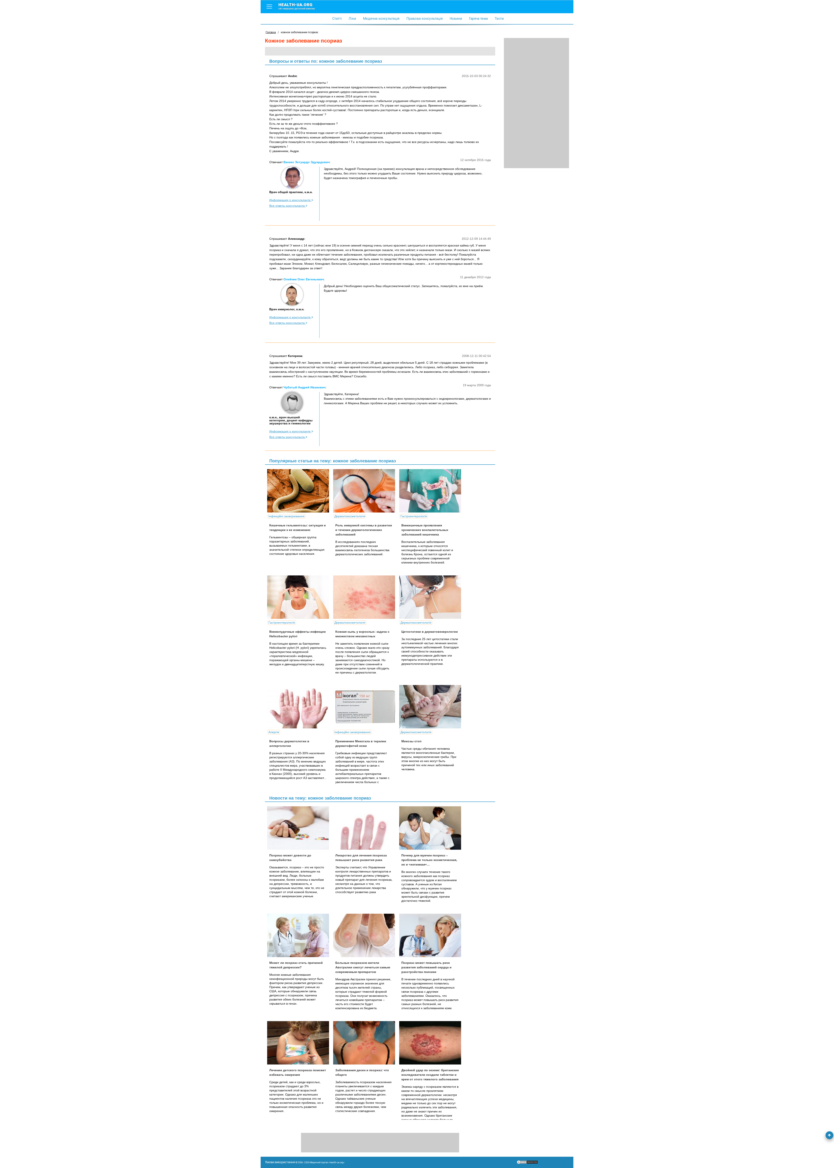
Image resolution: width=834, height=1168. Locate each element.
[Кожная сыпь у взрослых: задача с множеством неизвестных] (365, 597)
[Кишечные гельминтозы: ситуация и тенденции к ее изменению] (299, 491)
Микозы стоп (411, 741)
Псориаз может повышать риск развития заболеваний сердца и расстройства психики (426, 967)
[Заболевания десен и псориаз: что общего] (365, 1043)
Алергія (273, 732)
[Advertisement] (536, 103)
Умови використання (280, 1162)
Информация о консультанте (290, 200)
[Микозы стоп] (431, 706)
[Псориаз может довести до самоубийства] (299, 828)
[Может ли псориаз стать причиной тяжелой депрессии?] (299, 935)
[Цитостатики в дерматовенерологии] (431, 597)
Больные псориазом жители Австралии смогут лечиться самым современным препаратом (362, 967)
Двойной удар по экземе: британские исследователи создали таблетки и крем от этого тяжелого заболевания (430, 1074)
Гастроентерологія (413, 516)
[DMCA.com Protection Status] (527, 1163)
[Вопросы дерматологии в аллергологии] (299, 706)
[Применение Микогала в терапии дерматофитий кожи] (365, 706)
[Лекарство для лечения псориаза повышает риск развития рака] (365, 828)
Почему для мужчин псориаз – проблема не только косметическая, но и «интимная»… (429, 860)
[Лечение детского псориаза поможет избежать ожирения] (299, 1043)
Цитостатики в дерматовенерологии (429, 631)
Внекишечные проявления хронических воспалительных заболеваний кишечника (424, 530)
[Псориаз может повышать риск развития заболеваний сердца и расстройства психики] (431, 935)
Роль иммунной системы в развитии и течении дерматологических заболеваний (363, 530)
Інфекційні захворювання (286, 516)
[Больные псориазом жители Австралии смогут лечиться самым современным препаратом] (365, 935)
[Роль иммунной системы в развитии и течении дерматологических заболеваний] (365, 491)
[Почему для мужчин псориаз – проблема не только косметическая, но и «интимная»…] (431, 828)
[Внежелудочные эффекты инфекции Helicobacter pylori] (299, 597)
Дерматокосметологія (349, 516)
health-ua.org (296, 6)
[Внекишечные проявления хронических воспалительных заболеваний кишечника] (431, 491)
